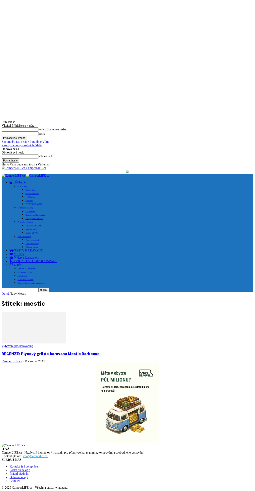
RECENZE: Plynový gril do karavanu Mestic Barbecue (51, 354)
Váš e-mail (45, 156)
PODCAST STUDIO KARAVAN (34, 261)
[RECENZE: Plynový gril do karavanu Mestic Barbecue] (34, 342)
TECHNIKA (30, 211)
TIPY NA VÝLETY (33, 226)
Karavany (29, 201)
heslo (41, 133)
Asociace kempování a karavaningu (31, 283)
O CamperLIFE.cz (25, 272)
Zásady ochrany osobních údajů (22, 145)
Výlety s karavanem (26, 257)
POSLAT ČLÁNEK (25, 279)
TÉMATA (19, 182)
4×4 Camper (30, 197)
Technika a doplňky (25, 208)
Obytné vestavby (32, 193)
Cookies (15, 480)
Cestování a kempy (25, 222)
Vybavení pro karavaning (17, 346)
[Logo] (14, 175)
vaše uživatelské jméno (52, 129)
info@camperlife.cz (35, 456)
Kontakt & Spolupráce (26, 269)
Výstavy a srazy (32, 247)
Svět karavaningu (24, 236)
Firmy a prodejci (32, 240)
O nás (17, 264)
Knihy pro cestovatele (34, 218)
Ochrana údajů (19, 477)
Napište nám (22, 276)
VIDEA (18, 254)
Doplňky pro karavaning (35, 215)
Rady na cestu (31, 229)
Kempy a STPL (32, 233)
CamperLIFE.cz (12, 361)
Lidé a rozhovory (32, 244)
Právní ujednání (19, 473)
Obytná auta (22, 186)
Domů (6, 293)
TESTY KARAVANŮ (34, 204)
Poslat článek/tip (20, 470)
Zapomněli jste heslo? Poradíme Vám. (25, 141)
